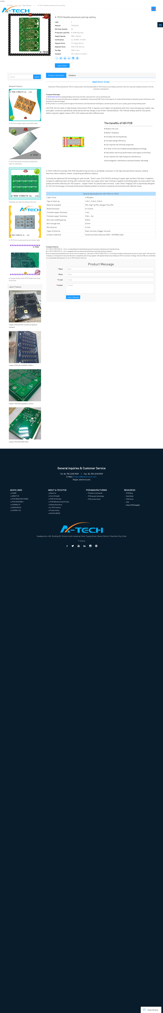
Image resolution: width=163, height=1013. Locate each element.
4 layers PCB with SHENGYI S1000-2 (21, 365)
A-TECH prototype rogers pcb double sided (23, 123)
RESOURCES (128, 9)
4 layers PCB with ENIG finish (18, 442)
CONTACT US (141, 9)
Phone (60, 274)
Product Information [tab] (56, 75)
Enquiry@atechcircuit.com (85, 476)
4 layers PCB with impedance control (21, 403)
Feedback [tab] (72, 75)
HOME (54, 9)
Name (60, 269)
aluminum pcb (53, 96)
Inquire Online (62, 65)
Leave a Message (73, 297)
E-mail (60, 280)
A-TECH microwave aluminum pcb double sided (24, 240)
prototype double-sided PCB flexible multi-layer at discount (25, 279)
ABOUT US (63, 9)
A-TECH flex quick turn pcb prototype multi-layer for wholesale (23, 162)
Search (37, 77)
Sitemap (82, 541)
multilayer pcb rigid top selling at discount (22, 202)
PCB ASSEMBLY (99, 9)
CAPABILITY (114, 9)
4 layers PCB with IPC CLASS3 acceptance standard (23, 326)
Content (59, 285)
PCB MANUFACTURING (80, 9)
